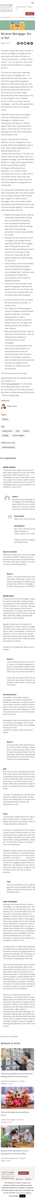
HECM (15, 120)
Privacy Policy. (14, 1196)
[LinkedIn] (31, 44)
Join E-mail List (21, 7)
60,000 (20, 145)
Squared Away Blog (8, 447)
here (25, 373)
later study (14, 87)
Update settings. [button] (20, 1192)
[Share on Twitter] (28, 44)
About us (19, 1179)
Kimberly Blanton (12, 406)
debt (17, 431)
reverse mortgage (18, 435)
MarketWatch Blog (6, 1081)
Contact (28, 1179)
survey (12, 81)
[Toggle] (32, 2)
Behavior (5, 419)
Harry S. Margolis (20, 1158)
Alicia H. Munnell (19, 1081)
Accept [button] (22, 1196)
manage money (7, 431)
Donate (30, 14)
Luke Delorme (19, 1120)
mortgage (5, 435)
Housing (25, 431)
